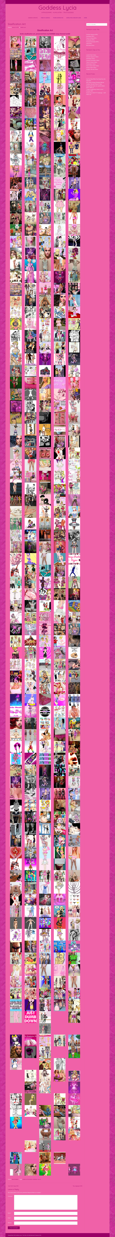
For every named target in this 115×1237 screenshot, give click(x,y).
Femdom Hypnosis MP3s (92, 34)
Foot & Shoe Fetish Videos (92, 65)
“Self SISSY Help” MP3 (13, 1186)
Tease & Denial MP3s (91, 38)
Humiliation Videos (90, 58)
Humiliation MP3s (90, 36)
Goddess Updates (33, 17)
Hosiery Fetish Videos (91, 67)
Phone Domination (58, 17)
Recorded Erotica (90, 45)
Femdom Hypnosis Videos (92, 56)
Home (85, 17)
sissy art (39, 1179)
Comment (10, 1196)
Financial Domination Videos (92, 60)
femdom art (24, 1179)
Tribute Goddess (45, 17)
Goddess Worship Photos (92, 69)
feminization (29, 1179)
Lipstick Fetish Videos (91, 55)
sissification (35, 1179)
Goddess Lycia (57, 7)
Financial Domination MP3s (92, 41)
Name (9, 1213)
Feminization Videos (91, 64)
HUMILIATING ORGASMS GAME (73, 17)
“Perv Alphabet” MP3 (77, 1186)
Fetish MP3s (89, 43)
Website (10, 1222)
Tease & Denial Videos (91, 62)
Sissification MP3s (90, 40)
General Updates (15, 1179)
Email (9, 1218)
